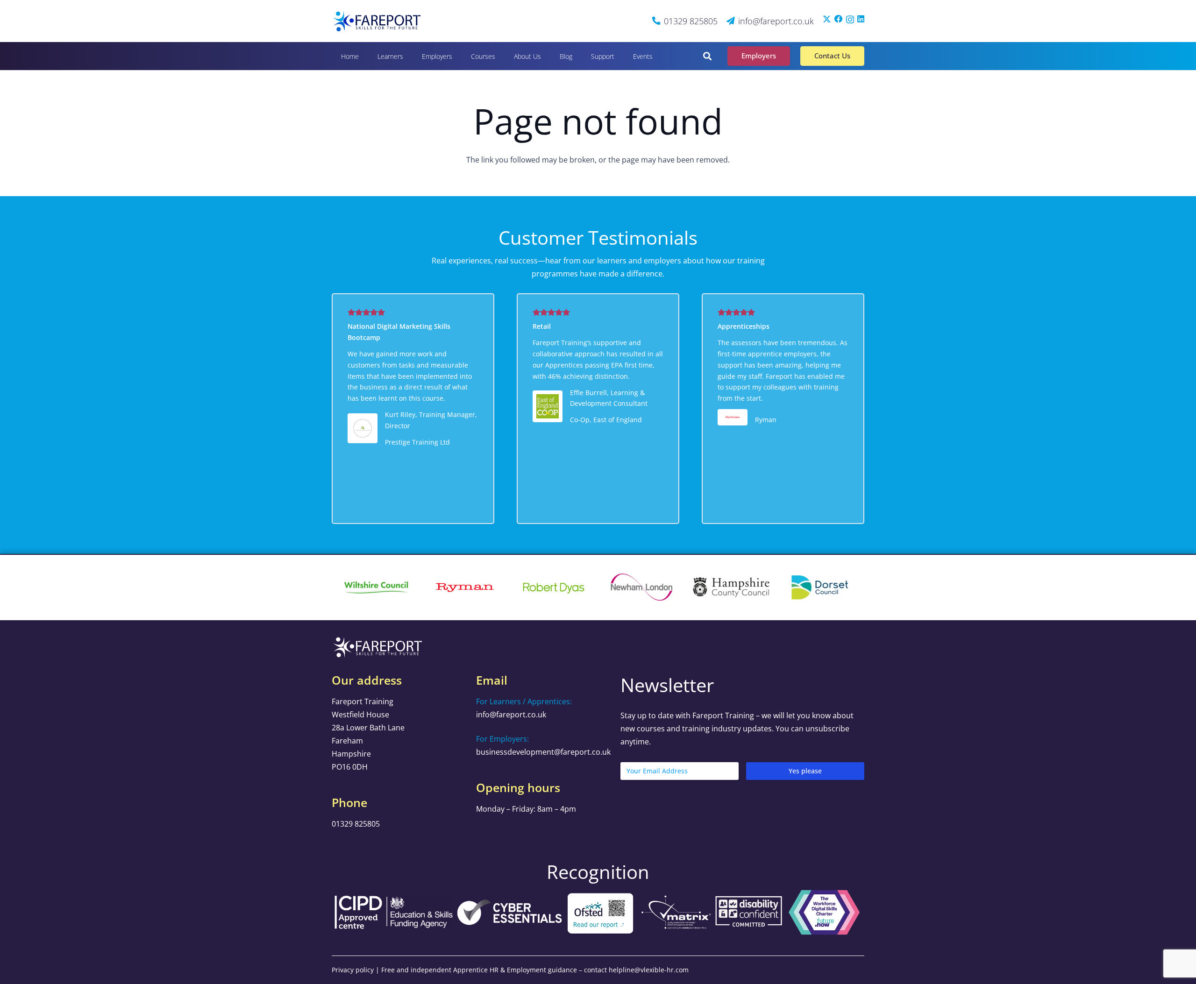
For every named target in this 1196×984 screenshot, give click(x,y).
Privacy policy (353, 969)
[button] (409, 56)
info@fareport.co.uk (511, 714)
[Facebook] (838, 19)
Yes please (805, 770)
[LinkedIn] (860, 19)
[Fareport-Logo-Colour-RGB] (378, 21)
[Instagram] (850, 19)
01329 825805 (356, 824)
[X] (827, 19)
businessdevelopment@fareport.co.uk (543, 752)
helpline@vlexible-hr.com (649, 969)
